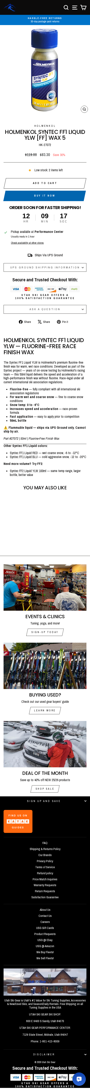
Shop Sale (45, 789)
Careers (45, 922)
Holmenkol (45, 126)
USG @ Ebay (45, 940)
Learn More (45, 710)
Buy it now (44, 195)
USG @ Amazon (45, 946)
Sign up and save (44, 801)
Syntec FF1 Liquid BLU (24, 457)
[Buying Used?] (45, 666)
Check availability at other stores (27, 242)
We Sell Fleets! (45, 958)
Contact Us (45, 916)
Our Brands (45, 855)
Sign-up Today (45, 632)
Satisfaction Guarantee (45, 897)
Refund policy (45, 873)
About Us (45, 910)
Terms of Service (45, 867)
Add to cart (45, 183)
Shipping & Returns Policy (45, 849)
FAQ (45, 843)
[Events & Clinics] (45, 587)
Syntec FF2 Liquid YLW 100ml (28, 471)
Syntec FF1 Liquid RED (24, 453)
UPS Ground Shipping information (45, 267)
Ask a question (45, 309)
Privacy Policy (45, 861)
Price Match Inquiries (45, 879)
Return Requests (45, 891)
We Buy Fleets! (45, 952)
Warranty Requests (45, 885)
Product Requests (45, 934)
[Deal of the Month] (45, 744)
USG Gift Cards (45, 928)
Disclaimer (44, 1054)
